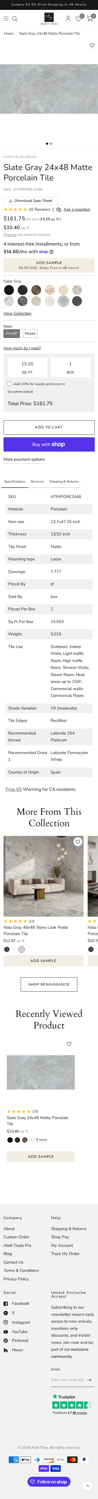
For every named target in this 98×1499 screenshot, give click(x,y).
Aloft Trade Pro (17, 1245)
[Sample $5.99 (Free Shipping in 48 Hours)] (48, 4)
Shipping (10, 234)
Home (9, 33)
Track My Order (65, 1253)
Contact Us (13, 1262)
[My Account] (68, 18)
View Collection (18, 313)
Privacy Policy (16, 1279)
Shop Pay (60, 1237)
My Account (62, 1245)
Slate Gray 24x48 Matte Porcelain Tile (38, 1121)
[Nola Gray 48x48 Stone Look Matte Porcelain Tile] (44, 876)
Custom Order (16, 1237)
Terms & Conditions (21, 1270)
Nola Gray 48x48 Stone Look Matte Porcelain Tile (36, 930)
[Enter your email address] (89, 1380)
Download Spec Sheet (33, 200)
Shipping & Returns (69, 1228)
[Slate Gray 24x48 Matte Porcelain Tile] (41, 1072)
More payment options (24, 459)
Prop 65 (13, 789)
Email (55, 1369)
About (9, 1228)
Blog (8, 1253)
